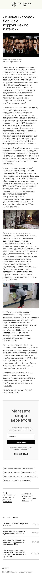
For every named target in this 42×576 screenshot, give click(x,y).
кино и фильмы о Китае (11, 472)
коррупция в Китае (10, 480)
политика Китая (24, 480)
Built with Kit (21, 454)
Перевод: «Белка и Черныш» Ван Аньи (15, 524)
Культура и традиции (14, 62)
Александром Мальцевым (24, 572)
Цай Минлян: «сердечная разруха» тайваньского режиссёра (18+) (14, 542)
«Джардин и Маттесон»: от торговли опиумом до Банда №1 (30, 497)
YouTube (8, 385)
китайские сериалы (28, 472)
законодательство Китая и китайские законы (19, 469)
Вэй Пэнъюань (28, 191)
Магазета (5, 568)
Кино (4, 62)
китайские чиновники (11, 476)
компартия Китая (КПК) (29, 476)
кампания (25, 271)
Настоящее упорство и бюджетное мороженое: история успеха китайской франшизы (14, 553)
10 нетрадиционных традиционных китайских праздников (9, 497)
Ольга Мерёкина (15, 59)
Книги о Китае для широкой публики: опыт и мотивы (15, 533)
